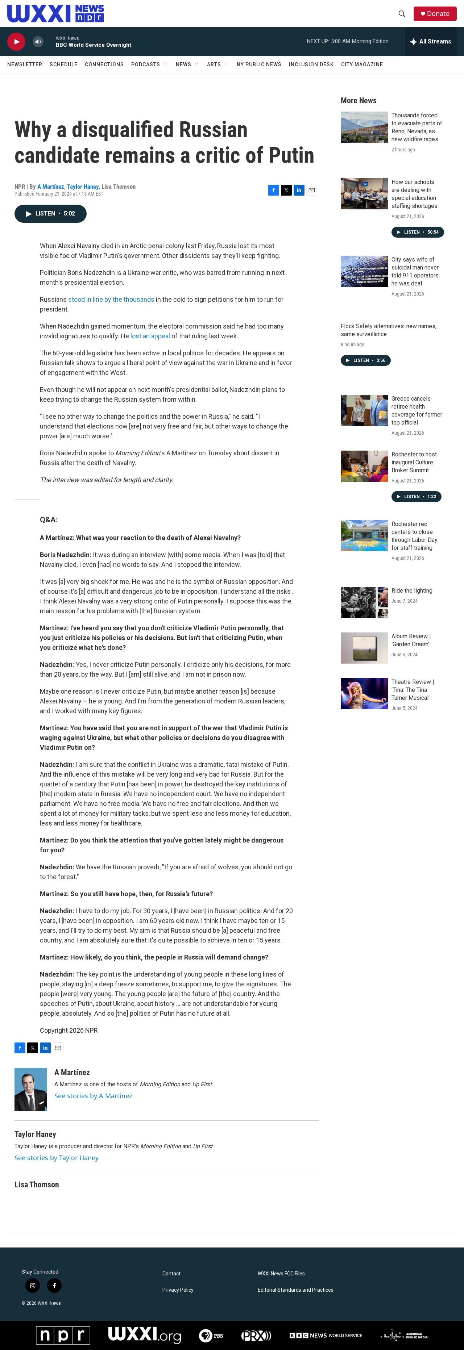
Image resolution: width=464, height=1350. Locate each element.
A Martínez (50, 186)
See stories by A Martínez (93, 1095)
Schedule (64, 64)
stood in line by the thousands (111, 299)
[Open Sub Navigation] (166, 64)
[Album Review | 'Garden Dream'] (364, 648)
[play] (16, 42)
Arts (214, 64)
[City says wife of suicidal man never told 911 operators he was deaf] (364, 271)
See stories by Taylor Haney (56, 1157)
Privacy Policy (178, 1290)
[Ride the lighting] (364, 602)
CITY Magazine (362, 64)
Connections (104, 64)
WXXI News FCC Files (281, 1273)
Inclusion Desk (311, 64)
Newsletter (24, 64)
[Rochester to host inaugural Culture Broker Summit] (364, 466)
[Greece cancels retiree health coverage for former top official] (364, 410)
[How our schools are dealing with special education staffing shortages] (364, 193)
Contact (171, 1273)
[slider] (50, 41)
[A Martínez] (30, 1089)
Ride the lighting (412, 590)
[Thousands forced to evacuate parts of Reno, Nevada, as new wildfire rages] (364, 127)
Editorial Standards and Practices (296, 1290)
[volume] (38, 42)
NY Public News (259, 64)
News (183, 64)
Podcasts (145, 64)
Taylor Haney (83, 186)
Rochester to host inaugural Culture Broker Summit (414, 462)
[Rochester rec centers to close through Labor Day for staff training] (364, 535)
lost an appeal (150, 336)
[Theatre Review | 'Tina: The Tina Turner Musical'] (364, 693)
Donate (438, 13)
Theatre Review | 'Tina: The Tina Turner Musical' (413, 689)
